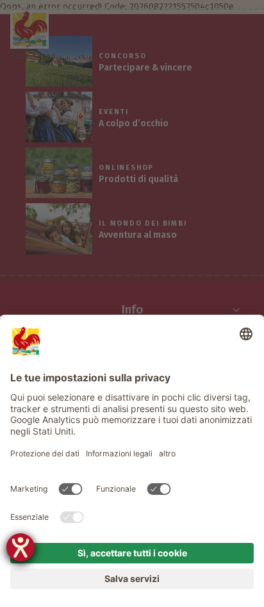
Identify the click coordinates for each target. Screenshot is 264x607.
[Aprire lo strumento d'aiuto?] (20, 547)
